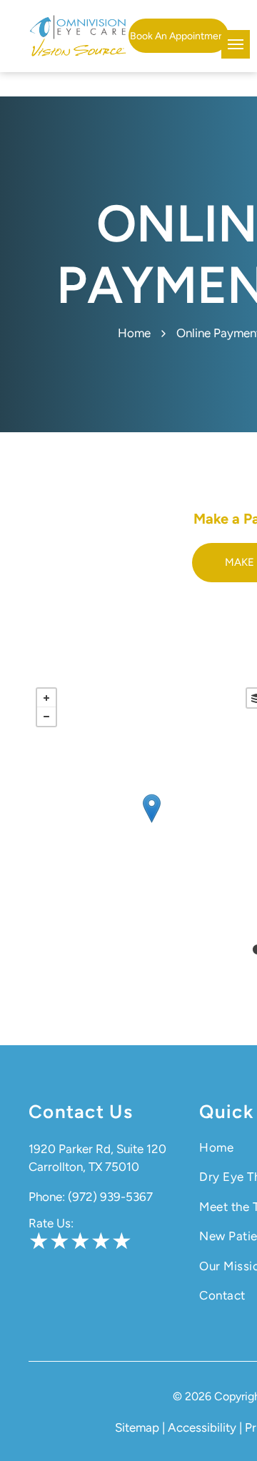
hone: (50, 1197)
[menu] (235, 44)
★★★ (101, 1241)
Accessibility (202, 1427)
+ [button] (46, 698)
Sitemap (137, 1427)
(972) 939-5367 (110, 1197)
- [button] (46, 716)
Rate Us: (51, 1223)
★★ (49, 1241)
